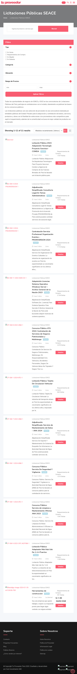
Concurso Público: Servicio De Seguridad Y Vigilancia (42, 469)
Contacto (6, 639)
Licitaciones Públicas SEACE (41, 139)
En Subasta (11, 59)
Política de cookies (46, 650)
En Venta (10, 52)
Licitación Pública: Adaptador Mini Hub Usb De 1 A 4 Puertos (42, 549)
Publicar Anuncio (8, 650)
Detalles (60, 163)
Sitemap (42, 654)
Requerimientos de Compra (16, 55)
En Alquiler (10, 57)
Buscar (54, 29)
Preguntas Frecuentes (10, 643)
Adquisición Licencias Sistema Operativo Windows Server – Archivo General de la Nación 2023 (41, 287)
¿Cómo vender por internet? (12, 654)
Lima (47, 155)
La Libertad (48, 597)
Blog (4, 646)
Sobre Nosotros (45, 639)
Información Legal (46, 646)
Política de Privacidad (47, 643)
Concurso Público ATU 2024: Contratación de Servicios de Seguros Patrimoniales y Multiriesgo (41, 334)
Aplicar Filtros (38, 94)
